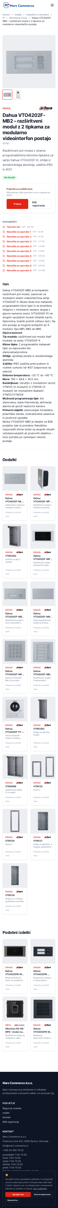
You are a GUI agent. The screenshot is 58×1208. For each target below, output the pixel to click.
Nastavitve (12, 1200)
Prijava (17, 204)
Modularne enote (18, 17)
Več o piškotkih (40, 1188)
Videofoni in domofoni (37, 14)
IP (4, 17)
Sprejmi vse (18, 1194)
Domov (6, 14)
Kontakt (7, 1117)
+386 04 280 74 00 (13, 1150)
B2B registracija (38, 204)
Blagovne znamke (12, 1108)
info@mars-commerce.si (15, 1145)
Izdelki (18, 14)
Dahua (6, 108)
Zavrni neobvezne (42, 1194)
